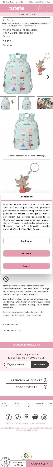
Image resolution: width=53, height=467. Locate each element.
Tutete (6, 36)
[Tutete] (17, 8)
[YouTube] (35, 417)
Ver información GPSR (12, 330)
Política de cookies (17, 405)
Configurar (26, 241)
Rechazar (26, 253)
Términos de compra (39, 405)
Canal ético (50, 405)
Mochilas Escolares (21, 23)
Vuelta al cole (7, 23)
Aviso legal (28, 405)
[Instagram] (44, 417)
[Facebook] (9, 417)
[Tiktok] (18, 417)
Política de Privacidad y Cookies (25, 229)
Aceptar (27, 266)
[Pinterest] (26, 417)
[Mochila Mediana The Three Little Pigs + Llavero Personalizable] (26, 73)
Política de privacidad (4, 405)
